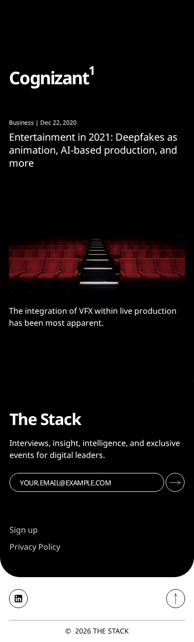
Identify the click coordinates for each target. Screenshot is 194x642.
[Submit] (175, 482)
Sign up (23, 529)
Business (21, 122)
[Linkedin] (18, 598)
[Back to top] (175, 598)
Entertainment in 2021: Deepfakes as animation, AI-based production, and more (93, 150)
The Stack (111, 631)
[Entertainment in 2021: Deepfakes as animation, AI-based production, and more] (97, 237)
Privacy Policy (34, 546)
